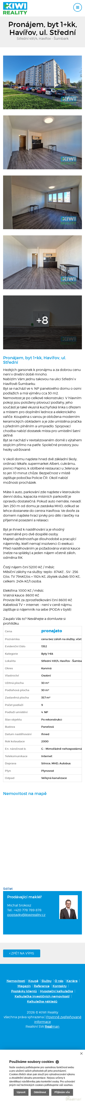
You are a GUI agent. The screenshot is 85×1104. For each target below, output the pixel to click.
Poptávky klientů (24, 991)
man (52, 1026)
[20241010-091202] (42, 322)
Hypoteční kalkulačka (56, 991)
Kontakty (60, 986)
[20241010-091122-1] (42, 262)
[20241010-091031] (42, 142)
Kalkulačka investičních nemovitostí (42, 996)
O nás (59, 981)
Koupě (33, 981)
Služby (46, 981)
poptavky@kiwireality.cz (26, 915)
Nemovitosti (16, 981)
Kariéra (72, 981)
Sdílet (8, 889)
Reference (42, 986)
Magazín (24, 986)
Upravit (21, 1092)
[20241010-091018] (42, 202)
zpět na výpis (22, 953)
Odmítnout (40, 1092)
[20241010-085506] (42, 82)
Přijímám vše (62, 1092)
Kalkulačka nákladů (42, 1001)
